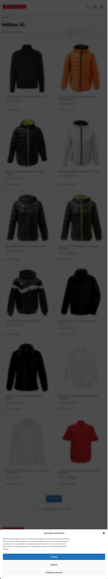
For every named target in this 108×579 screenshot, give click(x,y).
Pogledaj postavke (54, 572)
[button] (103, 533)
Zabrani (54, 564)
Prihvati (54, 557)
